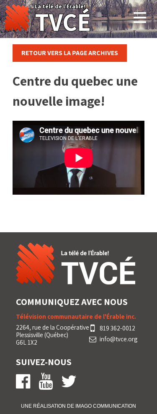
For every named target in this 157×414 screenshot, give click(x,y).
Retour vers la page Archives (69, 52)
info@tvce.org (118, 339)
